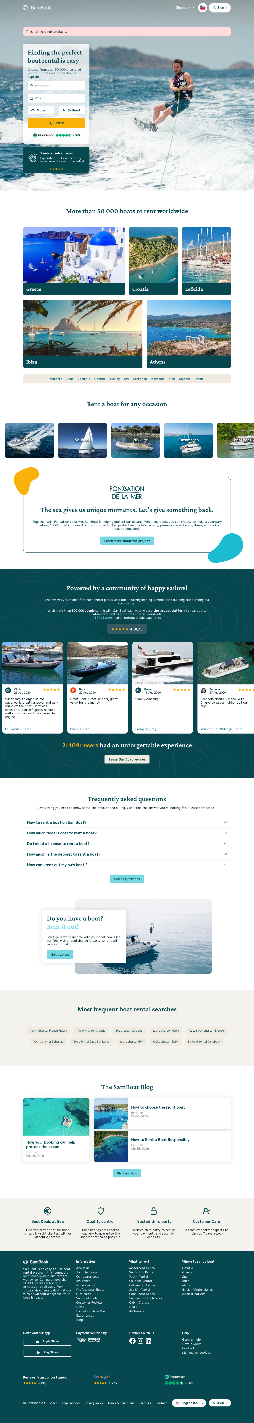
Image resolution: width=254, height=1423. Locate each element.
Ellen (34, 1152)
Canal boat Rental (142, 1294)
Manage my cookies (196, 1352)
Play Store (50, 1352)
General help (191, 1339)
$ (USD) (218, 1402)
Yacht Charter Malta (166, 1030)
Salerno (185, 378)
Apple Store (50, 1341)
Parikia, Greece (79, 729)
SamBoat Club (86, 1298)
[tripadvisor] (175, 1376)
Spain (186, 1276)
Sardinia (84, 378)
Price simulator (87, 1285)
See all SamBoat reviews (127, 759)
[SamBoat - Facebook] (132, 1341)
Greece (187, 1272)
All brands (136, 1311)
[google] (102, 1376)
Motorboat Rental (142, 1268)
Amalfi (199, 378)
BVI (126, 378)
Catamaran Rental (142, 1285)
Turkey (115, 378)
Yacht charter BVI (131, 1041)
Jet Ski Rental (139, 1289)
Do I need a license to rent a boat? (58, 843)
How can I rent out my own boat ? (57, 864)
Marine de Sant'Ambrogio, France (221, 729)
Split (70, 378)
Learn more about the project (127, 540)
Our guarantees (87, 1276)
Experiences (85, 1315)
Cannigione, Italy (145, 729)
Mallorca (56, 378)
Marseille (158, 378)
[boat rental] (37, 7)
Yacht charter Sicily (165, 1041)
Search (58, 123)
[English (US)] (202, 7)
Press (80, 1306)
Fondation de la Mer (90, 1311)
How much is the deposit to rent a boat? (63, 854)
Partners (145, 1403)
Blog (79, 1319)
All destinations (193, 1294)
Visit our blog (127, 1173)
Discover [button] (183, 7)
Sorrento (140, 378)
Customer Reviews (89, 1302)
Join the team (86, 1272)
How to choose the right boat (158, 1107)
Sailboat (74, 110)
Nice (171, 378)
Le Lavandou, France (18, 729)
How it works (192, 1344)
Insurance (83, 1281)
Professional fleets (90, 1289)
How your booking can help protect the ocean (50, 1144)
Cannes (100, 378)
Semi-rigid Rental (142, 1272)
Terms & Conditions (121, 1403)
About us (82, 1268)
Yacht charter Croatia (91, 1030)
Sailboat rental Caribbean (204, 1041)
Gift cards (83, 1294)
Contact (188, 1348)
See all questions (127, 878)
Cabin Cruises (139, 1302)
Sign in (222, 7)
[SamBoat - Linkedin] (148, 1341)
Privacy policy (94, 1403)
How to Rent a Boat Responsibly (160, 1139)
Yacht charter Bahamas (48, 1041)
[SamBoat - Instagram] (140, 1341)
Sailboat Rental (140, 1281)
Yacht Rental (138, 1276)
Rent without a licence (146, 1298)
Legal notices (71, 1403)
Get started (60, 954)
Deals (133, 1306)
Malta (186, 1285)
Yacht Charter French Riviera (48, 1030)
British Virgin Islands (197, 1289)
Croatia (187, 1268)
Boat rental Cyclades (128, 1030)
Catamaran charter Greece (206, 1030)
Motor (41, 110)
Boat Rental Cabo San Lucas (91, 1041)
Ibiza (185, 1281)
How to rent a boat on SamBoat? (56, 822)
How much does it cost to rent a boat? (62, 832)
